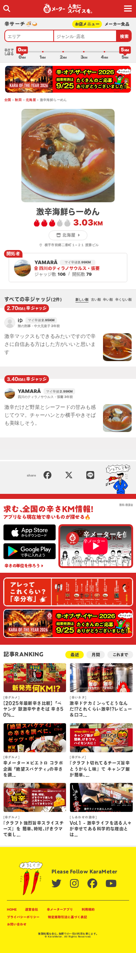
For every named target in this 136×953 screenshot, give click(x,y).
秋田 (18, 100)
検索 (124, 36)
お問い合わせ (16, 924)
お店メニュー (87, 24)
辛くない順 (123, 299)
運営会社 (31, 909)
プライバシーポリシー (23, 917)
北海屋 (31, 100)
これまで (120, 655)
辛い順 (108, 299)
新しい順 (81, 299)
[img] (6, 8)
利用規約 (88, 909)
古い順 (96, 299)
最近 (74, 655)
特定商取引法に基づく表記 (67, 917)
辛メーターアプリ (60, 909)
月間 (95, 655)
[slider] (22, 51)
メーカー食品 (116, 24)
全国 (7, 100)
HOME (12, 909)
